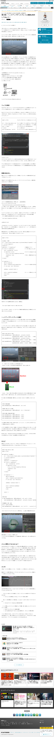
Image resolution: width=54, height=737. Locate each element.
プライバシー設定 (31, 732)
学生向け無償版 (45, 40)
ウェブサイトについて (25, 732)
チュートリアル (6, 722)
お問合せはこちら (47, 734)
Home (2, 10)
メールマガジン (26, 3)
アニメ (19, 723)
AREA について (12, 732)
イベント (20, 722)
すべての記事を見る (19, 664)
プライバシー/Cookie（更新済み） (38, 732)
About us (12, 3)
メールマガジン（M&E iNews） (5, 725)
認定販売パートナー (30, 723)
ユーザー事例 (12, 722)
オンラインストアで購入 (45, 32)
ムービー (16, 722)
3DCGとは (2, 723)
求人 (27, 722)
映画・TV (9, 723)
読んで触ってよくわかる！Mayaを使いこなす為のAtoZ (15, 10)
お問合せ (21, 3)
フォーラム (17, 3)
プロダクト (23, 722)
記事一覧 (45, 25)
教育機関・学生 (23, 723)
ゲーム (6, 723)
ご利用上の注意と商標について (18, 732)
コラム (5, 10)
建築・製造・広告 (14, 723)
